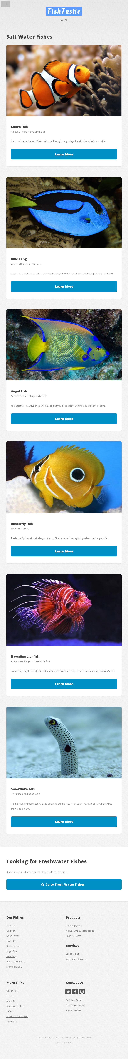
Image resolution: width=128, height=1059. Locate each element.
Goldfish (10, 930)
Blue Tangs (11, 956)
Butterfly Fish (13, 946)
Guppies (10, 925)
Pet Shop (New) (74, 925)
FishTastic (64, 11)
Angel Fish (11, 951)
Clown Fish (11, 940)
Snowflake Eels (14, 966)
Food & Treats (73, 935)
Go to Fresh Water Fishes (65, 884)
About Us (11, 1001)
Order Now (12, 990)
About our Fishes (15, 1006)
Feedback (11, 1021)
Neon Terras (13, 935)
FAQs (9, 1011)
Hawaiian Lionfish (15, 961)
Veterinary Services (76, 958)
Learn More (64, 154)
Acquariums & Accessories (80, 930)
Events (9, 995)
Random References (17, 1016)
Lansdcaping (72, 953)
